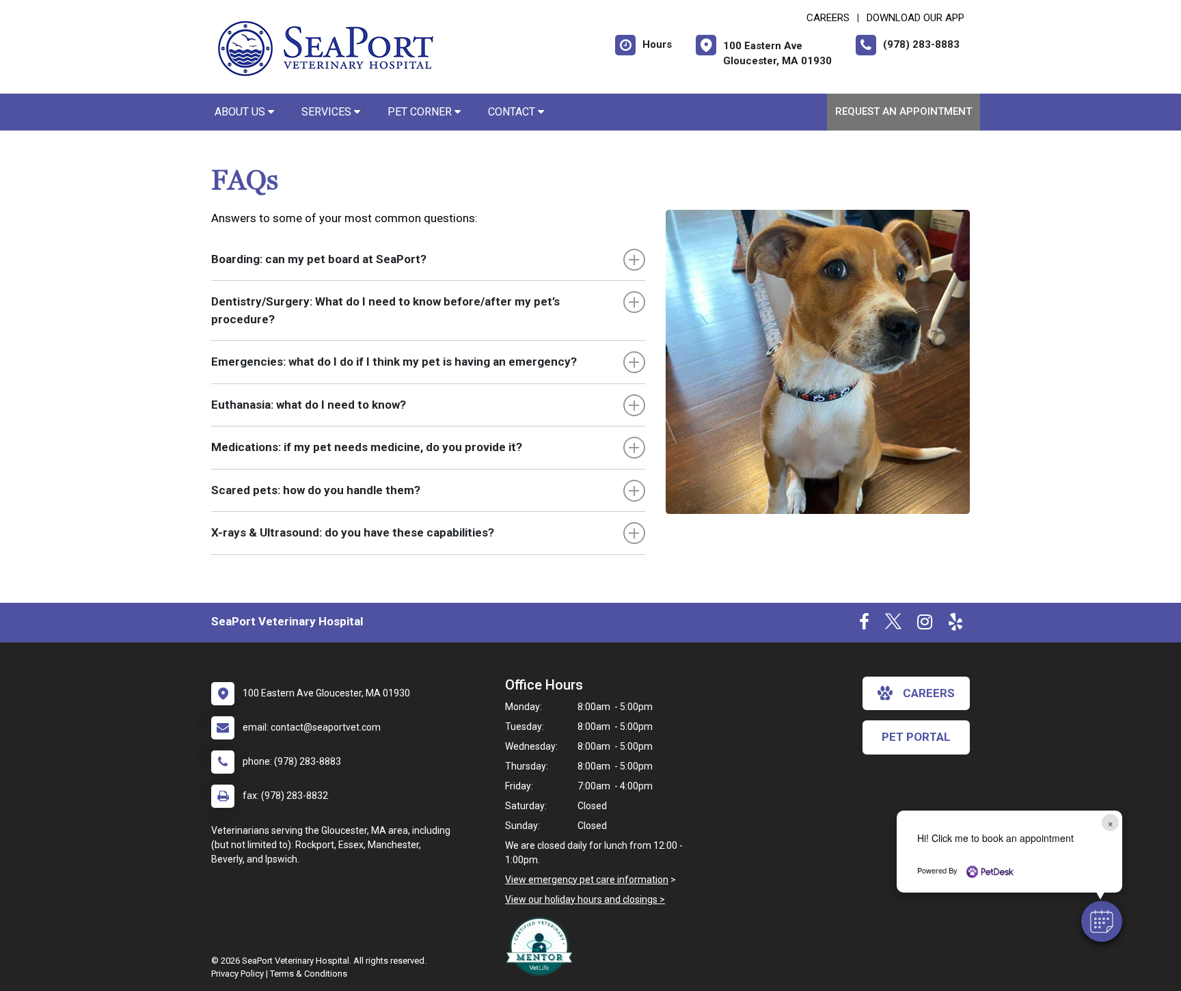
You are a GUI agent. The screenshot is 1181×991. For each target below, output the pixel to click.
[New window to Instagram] (924, 624)
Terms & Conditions (308, 973)
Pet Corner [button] (421, 111)
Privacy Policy (237, 973)
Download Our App (915, 18)
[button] (1101, 921)
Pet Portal (916, 737)
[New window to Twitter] (893, 624)
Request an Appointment (903, 111)
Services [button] (327, 111)
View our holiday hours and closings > (585, 899)
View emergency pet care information (586, 879)
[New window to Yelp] (955, 624)
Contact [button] (513, 111)
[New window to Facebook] (864, 624)
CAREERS (828, 18)
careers (929, 693)
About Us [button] (241, 111)
